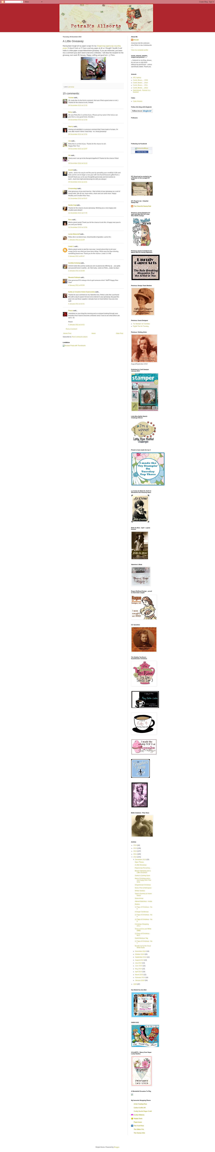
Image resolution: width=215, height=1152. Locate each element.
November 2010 (140, 951)
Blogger (116, 1147)
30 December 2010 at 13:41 (77, 182)
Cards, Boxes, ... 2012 (140, 88)
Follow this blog (141, 152)
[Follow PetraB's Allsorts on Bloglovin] (142, 112)
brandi (70, 170)
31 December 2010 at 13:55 (77, 227)
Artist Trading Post (140, 1104)
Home (94, 333)
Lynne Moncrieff (74, 234)
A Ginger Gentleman (142, 912)
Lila (69, 141)
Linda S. (71, 246)
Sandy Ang (72, 205)
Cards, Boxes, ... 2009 (140, 80)
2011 (135, 854)
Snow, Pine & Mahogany (143, 888)
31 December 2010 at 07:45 (77, 213)
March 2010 (139, 975)
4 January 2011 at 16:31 (76, 304)
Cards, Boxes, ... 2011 (140, 85)
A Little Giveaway (140, 865)
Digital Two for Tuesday (141, 326)
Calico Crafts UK (140, 1108)
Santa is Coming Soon (142, 875)
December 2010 (140, 859)
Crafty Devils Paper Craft (143, 1111)
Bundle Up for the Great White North (143, 947)
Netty (70, 112)
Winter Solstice (140, 891)
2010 (135, 857)
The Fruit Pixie (139, 1126)
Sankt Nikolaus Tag (141, 938)
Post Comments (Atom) (79, 337)
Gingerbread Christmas (143, 885)
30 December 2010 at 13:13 (77, 163)
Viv (69, 155)
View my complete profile (139, 50)
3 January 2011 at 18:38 (76, 271)
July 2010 (138, 963)
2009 (135, 984)
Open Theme (139, 862)
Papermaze (138, 1122)
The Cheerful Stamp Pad (142, 206)
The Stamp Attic (139, 1133)
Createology (72, 188)
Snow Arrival (139, 898)
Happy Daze (138, 1118)
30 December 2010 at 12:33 (77, 120)
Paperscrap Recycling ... (143, 868)
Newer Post (67, 333)
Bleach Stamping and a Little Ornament (143, 871)
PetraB (136, 40)
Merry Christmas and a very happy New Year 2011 (143, 880)
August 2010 (139, 960)
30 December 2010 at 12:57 (77, 149)
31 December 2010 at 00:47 (77, 198)
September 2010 (141, 957)
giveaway (71, 87)
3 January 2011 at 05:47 (76, 256)
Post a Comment (71, 329)
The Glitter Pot (139, 1129)
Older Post (119, 333)
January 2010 (140, 980)
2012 (135, 851)
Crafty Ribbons (139, 1115)
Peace (70, 310)
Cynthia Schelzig (74, 263)
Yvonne (71, 98)
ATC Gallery (137, 77)
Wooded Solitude (74, 277)
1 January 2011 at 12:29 (76, 240)
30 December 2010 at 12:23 (77, 105)
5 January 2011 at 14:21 (76, 325)
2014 (135, 845)
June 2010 (139, 966)
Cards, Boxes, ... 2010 (140, 83)
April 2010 (138, 972)
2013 (135, 848)
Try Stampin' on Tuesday (141, 324)
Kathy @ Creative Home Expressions (81, 292)
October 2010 (140, 954)
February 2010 (140, 977)
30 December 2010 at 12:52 (77, 134)
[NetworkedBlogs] (141, 148)
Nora (70, 220)
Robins (137, 904)
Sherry (70, 126)
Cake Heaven (137, 101)
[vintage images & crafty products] (140, 777)
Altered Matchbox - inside (143, 901)
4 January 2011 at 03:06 (76, 285)
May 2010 (138, 969)
